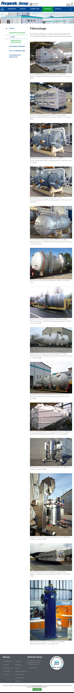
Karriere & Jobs (8, 668)
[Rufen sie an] (72, 3)
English (35, 5)
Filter (13, 37)
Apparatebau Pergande (17, 33)
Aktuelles (6, 674)
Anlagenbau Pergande (17, 46)
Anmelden (18, 661)
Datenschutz (19, 674)
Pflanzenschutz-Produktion (15, 56)
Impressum (18, 665)
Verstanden (37, 689)
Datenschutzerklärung (37, 685)
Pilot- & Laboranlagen (17, 51)
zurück (11, 28)
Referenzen (6, 671)
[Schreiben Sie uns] (68, 3)
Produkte (6, 664)
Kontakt (17, 668)
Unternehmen (7, 661)
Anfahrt (17, 681)
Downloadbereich (21, 671)
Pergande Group (15, 3)
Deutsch (35, 3)
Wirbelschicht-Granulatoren (16, 41)
